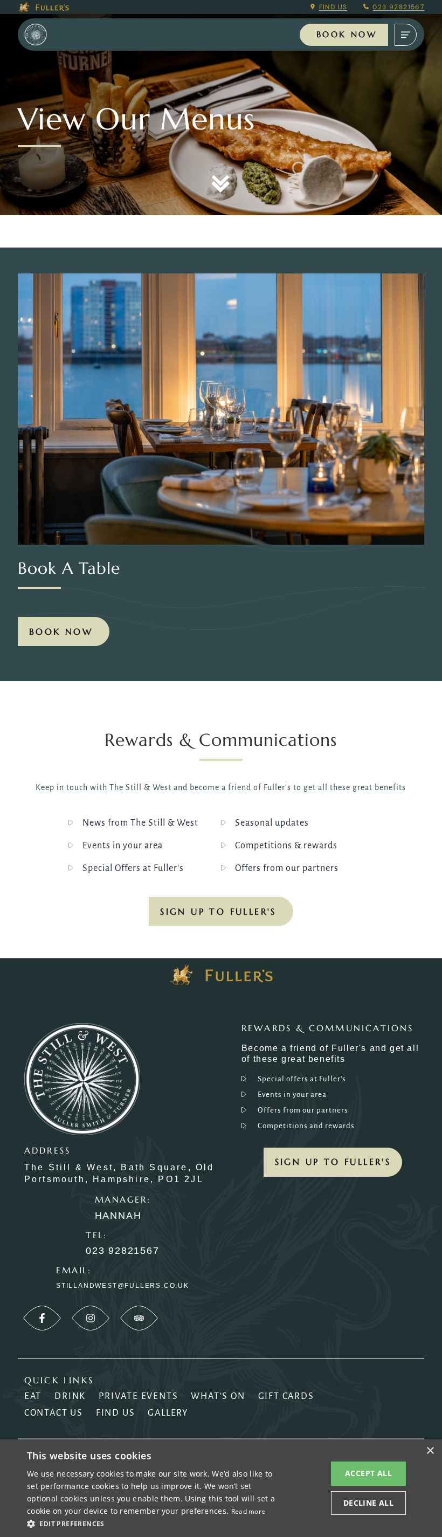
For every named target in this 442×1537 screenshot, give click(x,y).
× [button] (430, 1451)
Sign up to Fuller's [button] (333, 1161)
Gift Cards (286, 1396)
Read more (248, 1511)
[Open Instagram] (90, 1318)
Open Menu (406, 35)
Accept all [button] (368, 1473)
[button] (151, 1523)
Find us (333, 7)
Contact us (53, 1413)
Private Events (138, 1396)
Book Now (346, 34)
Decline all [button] (368, 1503)
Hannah (118, 1216)
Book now (61, 631)
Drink (70, 1396)
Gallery (168, 1413)
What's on (218, 1396)
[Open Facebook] (42, 1318)
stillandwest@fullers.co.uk (122, 1285)
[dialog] (221, 1488)
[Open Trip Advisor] (139, 1318)
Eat (33, 1396)
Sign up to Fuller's (218, 911)
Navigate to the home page (50, 35)
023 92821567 (398, 7)
